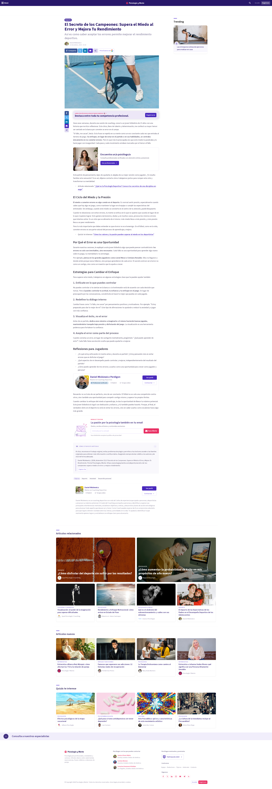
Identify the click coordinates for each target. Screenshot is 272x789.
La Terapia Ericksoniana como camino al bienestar (154, 665)
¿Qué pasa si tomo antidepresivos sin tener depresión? (115, 720)
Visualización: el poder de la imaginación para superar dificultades (74, 611)
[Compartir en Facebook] (67, 113)
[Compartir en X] (67, 117)
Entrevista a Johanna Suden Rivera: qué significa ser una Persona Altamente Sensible (195, 667)
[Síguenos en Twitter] (167, 776)
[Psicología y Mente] (135, 3)
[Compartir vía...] (67, 130)
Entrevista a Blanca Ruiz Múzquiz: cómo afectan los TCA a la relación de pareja (73, 665)
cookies (128, 782)
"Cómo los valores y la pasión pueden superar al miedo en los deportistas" (123, 234)
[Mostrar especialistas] (5, 736)
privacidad (121, 782)
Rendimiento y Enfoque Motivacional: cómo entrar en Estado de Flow (116, 611)
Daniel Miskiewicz (75, 43)
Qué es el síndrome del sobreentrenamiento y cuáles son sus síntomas (153, 612)
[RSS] (188, 776)
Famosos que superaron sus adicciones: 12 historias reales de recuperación (115, 665)
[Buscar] (250, 3)
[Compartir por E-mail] (67, 126)
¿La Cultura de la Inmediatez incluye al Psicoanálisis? (194, 720)
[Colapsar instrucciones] (155, 446)
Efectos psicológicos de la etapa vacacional (70, 720)
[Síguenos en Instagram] (176, 776)
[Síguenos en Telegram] (184, 776)
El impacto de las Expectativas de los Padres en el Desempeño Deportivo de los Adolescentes (196, 612)
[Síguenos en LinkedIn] (171, 776)
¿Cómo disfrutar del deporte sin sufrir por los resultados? (95, 573)
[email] (90, 51)
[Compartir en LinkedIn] (67, 121)
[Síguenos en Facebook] (163, 776)
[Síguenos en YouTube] (180, 776)
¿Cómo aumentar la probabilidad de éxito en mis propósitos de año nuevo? (170, 571)
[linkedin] (85, 51)
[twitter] (80, 51)
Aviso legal (113, 782)
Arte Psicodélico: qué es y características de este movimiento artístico (155, 720)
